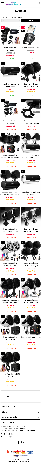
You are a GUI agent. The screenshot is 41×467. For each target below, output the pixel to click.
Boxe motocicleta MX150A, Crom (10, 338)
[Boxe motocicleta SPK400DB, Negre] (31, 72)
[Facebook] (18, 442)
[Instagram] (22, 442)
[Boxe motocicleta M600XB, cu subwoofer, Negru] (31, 109)
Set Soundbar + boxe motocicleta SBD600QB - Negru (10, 193)
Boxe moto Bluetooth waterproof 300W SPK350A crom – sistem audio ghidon (30, 301)
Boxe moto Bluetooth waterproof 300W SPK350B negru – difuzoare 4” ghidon (10, 301)
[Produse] (3, 3)
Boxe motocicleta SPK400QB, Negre (31, 264)
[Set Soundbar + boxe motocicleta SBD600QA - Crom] (31, 143)
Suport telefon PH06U (30, 48)
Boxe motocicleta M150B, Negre (10, 375)
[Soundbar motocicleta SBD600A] (31, 180)
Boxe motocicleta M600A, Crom (31, 338)
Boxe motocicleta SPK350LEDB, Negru (10, 230)
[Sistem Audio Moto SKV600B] (10, 35)
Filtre (31, 21)
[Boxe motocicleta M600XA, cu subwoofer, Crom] (10, 143)
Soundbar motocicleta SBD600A (31, 193)
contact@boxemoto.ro (12, 437)
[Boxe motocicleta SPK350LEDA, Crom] (31, 217)
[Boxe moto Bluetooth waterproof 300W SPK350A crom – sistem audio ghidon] (31, 288)
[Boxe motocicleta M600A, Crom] (31, 325)
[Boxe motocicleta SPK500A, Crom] (10, 251)
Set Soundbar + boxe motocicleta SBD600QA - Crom (31, 156)
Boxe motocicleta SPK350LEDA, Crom (30, 230)
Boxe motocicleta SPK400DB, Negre (31, 85)
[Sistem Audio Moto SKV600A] (10, 109)
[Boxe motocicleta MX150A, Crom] (10, 325)
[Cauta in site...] (35, 3)
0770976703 (8, 434)
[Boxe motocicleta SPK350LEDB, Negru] (10, 217)
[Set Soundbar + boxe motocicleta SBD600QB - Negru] (10, 180)
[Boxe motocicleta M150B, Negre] (10, 362)
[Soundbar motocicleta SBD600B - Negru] (10, 72)
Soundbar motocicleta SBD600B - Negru (10, 85)
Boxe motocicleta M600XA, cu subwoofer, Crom (10, 156)
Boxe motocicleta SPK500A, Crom (10, 264)
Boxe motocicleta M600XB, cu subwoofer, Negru (31, 122)
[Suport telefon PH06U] (31, 35)
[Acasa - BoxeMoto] (13, 3)
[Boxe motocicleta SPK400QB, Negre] (31, 251)
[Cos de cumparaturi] (38, 3)
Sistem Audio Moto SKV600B (10, 49)
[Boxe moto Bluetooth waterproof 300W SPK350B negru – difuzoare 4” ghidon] (10, 288)
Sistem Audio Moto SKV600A (10, 122)
